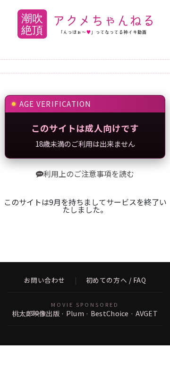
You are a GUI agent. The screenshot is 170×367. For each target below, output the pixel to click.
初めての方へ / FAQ (116, 280)
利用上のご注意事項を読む (88, 173)
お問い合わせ (44, 280)
